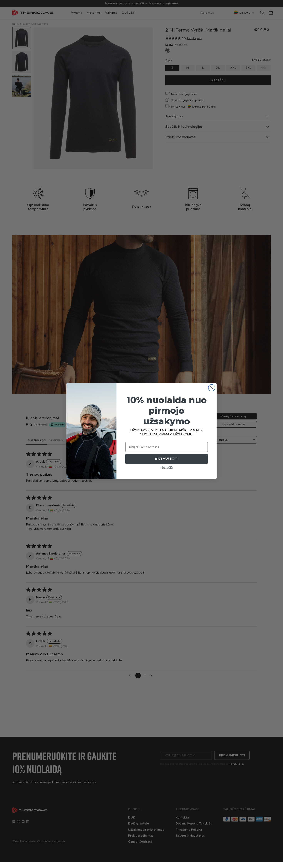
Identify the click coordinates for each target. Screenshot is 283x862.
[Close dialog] (211, 387)
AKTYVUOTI (166, 459)
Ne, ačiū (167, 467)
